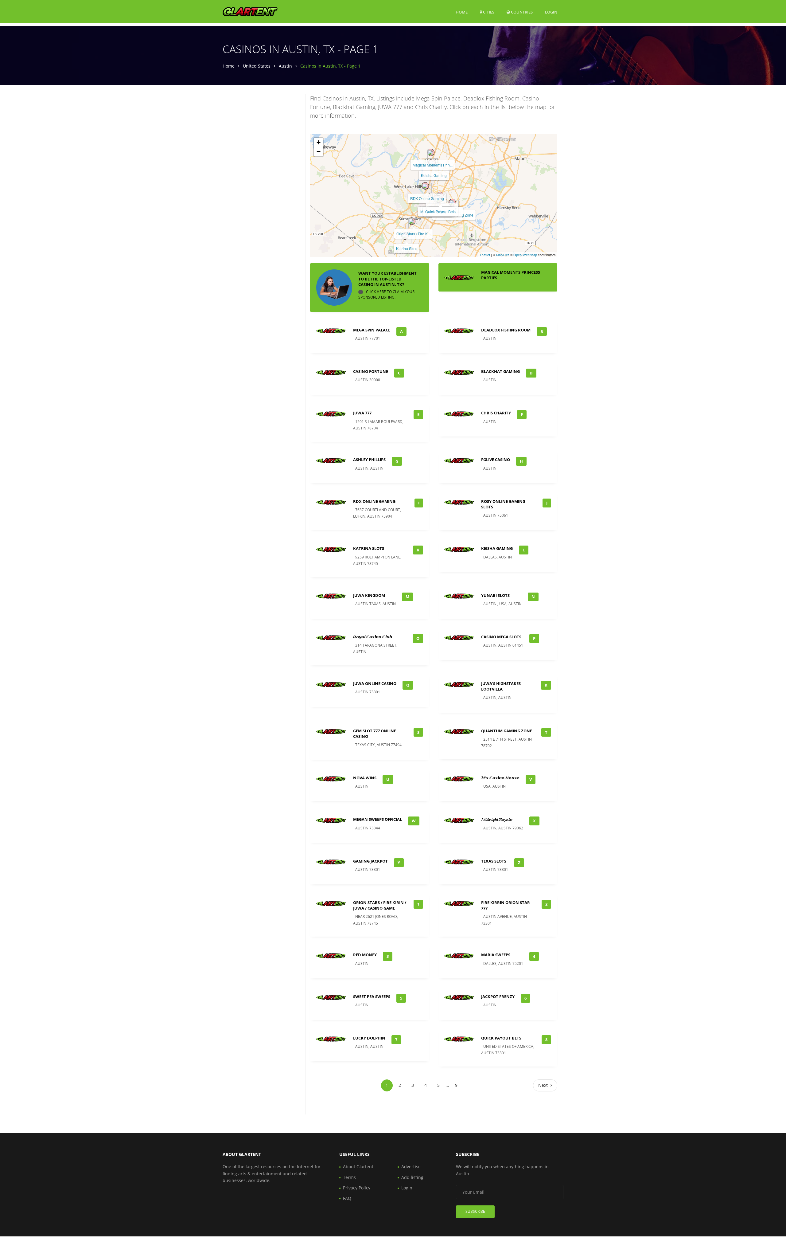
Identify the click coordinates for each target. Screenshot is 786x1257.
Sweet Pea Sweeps (371, 996)
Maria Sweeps (495, 954)
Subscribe (475, 1211)
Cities (488, 12)
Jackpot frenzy (498, 996)
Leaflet (485, 254)
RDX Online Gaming (427, 198)
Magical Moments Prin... (433, 164)
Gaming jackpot (370, 861)
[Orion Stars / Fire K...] (411, 221)
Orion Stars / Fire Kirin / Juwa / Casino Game (379, 905)
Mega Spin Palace (371, 330)
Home (462, 12)
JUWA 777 (362, 413)
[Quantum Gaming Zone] (452, 202)
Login (551, 12)
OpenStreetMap (525, 254)
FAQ (347, 1198)
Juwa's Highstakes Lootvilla (501, 686)
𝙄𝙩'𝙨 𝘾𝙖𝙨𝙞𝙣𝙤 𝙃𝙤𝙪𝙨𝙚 (500, 778)
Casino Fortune (370, 371)
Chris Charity (496, 413)
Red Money (365, 954)
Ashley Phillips (369, 459)
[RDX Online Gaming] (425, 186)
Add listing (412, 1177)
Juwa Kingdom (369, 595)
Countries (521, 12)
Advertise (411, 1166)
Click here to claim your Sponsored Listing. (386, 294)
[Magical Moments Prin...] (430, 152)
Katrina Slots (406, 248)
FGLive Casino (495, 459)
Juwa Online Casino (374, 683)
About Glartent (358, 1166)
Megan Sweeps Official (377, 819)
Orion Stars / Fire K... (413, 233)
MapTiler (502, 254)
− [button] (319, 151)
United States (256, 66)
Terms (349, 1177)
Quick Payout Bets (440, 211)
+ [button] (319, 142)
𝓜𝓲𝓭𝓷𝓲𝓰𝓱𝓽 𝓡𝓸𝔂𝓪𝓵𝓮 (496, 819)
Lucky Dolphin (369, 1038)
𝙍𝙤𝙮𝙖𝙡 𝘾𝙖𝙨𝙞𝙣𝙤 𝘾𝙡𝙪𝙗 (372, 637)
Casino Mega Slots (501, 637)
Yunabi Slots (495, 595)
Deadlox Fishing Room (506, 330)
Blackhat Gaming (500, 371)
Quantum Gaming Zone (506, 731)
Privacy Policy (356, 1188)
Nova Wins (364, 778)
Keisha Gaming (434, 175)
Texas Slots (493, 861)
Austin (285, 66)
